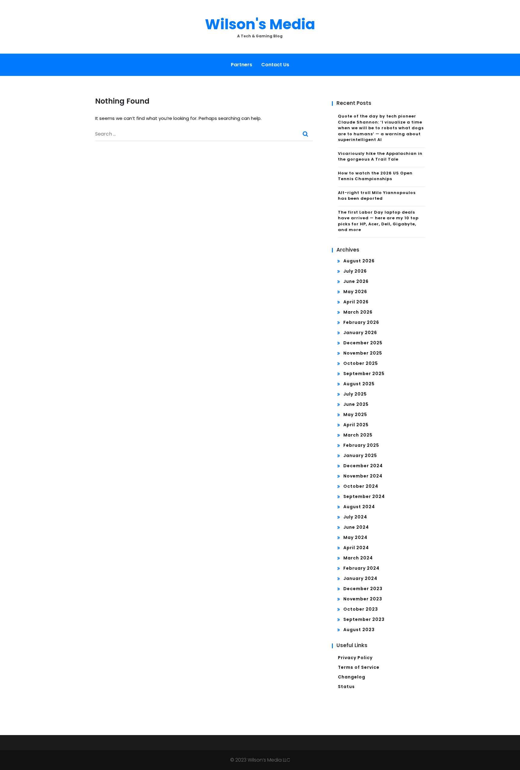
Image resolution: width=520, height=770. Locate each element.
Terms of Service (358, 667)
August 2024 (359, 507)
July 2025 (355, 394)
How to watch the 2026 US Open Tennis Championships (375, 176)
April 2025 (356, 425)
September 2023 (364, 619)
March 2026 (358, 312)
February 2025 (361, 445)
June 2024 (356, 527)
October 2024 (360, 486)
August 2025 (359, 384)
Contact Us (275, 64)
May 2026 (355, 292)
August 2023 (359, 630)
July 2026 (355, 271)
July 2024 (355, 517)
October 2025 (360, 363)
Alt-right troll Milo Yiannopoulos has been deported (377, 196)
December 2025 (362, 343)
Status (346, 687)
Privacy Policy (355, 658)
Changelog (351, 677)
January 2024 (360, 578)
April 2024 (356, 548)
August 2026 (359, 261)
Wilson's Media (260, 24)
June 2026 (356, 281)
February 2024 (361, 568)
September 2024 (364, 496)
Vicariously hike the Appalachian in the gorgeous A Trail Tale (380, 156)
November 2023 (362, 599)
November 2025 (362, 353)
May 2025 (355, 415)
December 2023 (362, 589)
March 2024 (358, 558)
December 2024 (363, 466)
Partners (241, 64)
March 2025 (358, 435)
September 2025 (364, 374)
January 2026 (360, 333)
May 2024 (355, 537)
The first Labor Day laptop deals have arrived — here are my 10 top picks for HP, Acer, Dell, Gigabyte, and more (378, 221)
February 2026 (361, 322)
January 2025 (360, 455)
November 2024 (362, 476)
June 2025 (356, 404)
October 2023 (360, 609)
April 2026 (356, 302)
